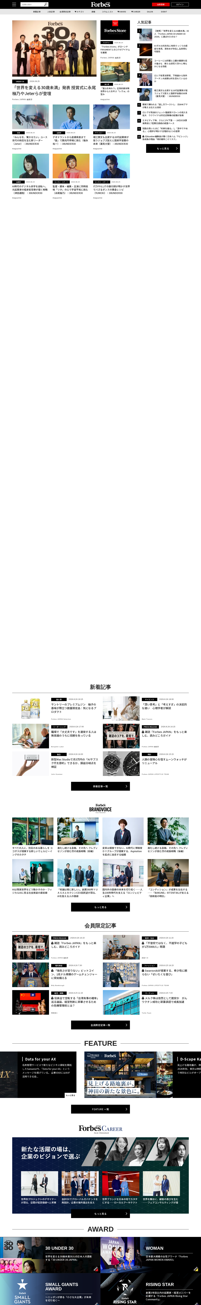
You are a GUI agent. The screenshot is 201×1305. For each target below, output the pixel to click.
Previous (23, 1074)
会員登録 (161, 4)
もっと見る (163, 148)
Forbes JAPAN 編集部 (22, 99)
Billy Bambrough (57, 985)
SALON (150, 11)
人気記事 (51, 11)
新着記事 (37, 11)
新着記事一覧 (100, 786)
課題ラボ (145, 958)
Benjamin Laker (57, 746)
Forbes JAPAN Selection (61, 719)
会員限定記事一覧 (100, 1025)
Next (178, 1074)
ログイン (180, 4)
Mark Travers (147, 719)
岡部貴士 (54, 1013)
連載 (93, 11)
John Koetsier (57, 774)
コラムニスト (107, 11)
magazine (105, 99)
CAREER (137, 11)
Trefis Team (146, 1013)
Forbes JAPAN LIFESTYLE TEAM (155, 774)
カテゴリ (80, 11)
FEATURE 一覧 (100, 1109)
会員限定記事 (65, 11)
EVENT (164, 11)
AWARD (122, 11)
